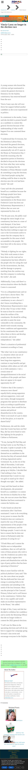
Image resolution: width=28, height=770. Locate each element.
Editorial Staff (5, 30)
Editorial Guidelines (14, 751)
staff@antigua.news (5, 32)
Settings (18, 767)
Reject (11, 767)
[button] (2, 2)
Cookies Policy (14, 757)
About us (14, 752)
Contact (14, 754)
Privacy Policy (14, 756)
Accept (4, 767)
